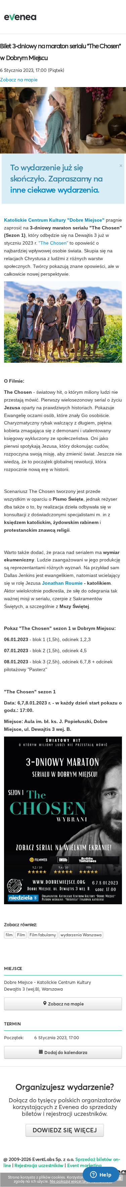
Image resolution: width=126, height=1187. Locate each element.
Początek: (14, 1037)
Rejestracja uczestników (39, 1165)
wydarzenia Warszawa (80, 934)
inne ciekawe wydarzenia (53, 190)
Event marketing (84, 1165)
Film (21, 934)
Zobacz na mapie (19, 80)
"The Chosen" (54, 243)
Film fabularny (43, 934)
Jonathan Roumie (62, 583)
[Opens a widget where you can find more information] (100, 1175)
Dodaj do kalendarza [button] (65, 1052)
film (9, 934)
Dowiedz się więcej (65, 1130)
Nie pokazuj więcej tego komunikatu (81, 1181)
